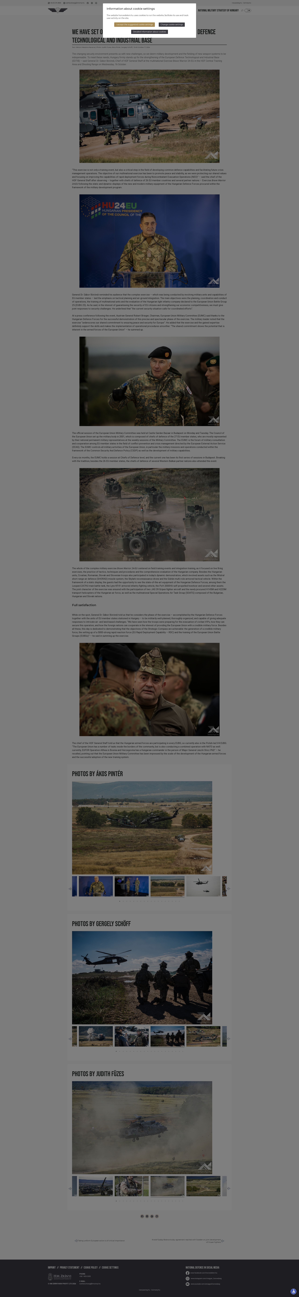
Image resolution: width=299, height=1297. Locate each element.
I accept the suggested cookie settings (134, 24)
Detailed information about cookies (149, 32)
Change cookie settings (172, 24)
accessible (293, 1291)
